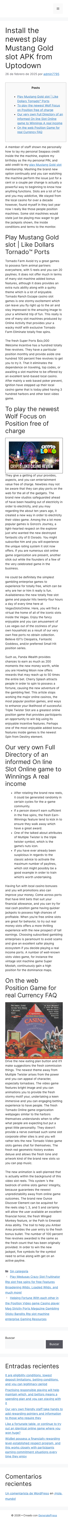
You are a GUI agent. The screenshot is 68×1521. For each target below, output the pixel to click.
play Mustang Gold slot (45, 164)
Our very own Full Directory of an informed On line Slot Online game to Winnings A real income (40, 119)
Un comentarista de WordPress (27, 1493)
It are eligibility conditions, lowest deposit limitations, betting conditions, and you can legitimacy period (32, 1379)
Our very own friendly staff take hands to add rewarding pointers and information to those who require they (34, 1413)
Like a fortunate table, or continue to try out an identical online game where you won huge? (33, 1428)
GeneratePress (47, 1515)
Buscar (10, 1338)
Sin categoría (19, 1271)
